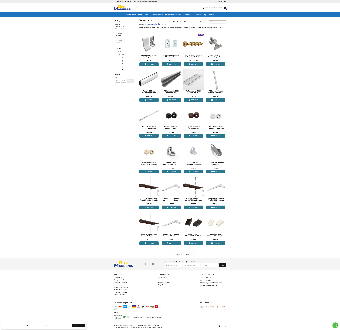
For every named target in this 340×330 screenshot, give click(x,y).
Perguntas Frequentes (165, 285)
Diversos (178, 15)
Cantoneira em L (119, 26)
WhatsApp (120, 1)
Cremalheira (118, 33)
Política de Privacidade (121, 292)
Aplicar (130, 81)
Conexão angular (119, 28)
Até (122, 77)
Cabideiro (118, 24)
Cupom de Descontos (121, 287)
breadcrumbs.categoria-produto (153, 23)
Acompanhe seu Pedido (165, 282)
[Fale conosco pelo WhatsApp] (335, 325)
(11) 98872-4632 (207, 277)
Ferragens (168, 15)
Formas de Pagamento (121, 282)
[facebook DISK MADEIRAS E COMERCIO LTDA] (221, 1)
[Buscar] (198, 7)
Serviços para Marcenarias (122, 280)
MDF (146, 15)
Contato (211, 15)
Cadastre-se (210, 8)
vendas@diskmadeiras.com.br (148, 1)
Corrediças (118, 31)
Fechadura (118, 38)
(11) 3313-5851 (131, 1)
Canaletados (156, 15)
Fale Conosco (162, 277)
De (116, 77)
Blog (204, 15)
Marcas (187, 15)
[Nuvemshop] (219, 326)
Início (140, 23)
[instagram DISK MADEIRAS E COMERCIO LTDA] (218, 1)
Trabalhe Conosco (119, 295)
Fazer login (219, 8)
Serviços (140, 15)
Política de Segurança (120, 290)
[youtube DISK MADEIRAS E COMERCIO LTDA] (224, 1)
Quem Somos (131, 15)
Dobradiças (118, 35)
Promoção (197, 15)
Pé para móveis (119, 40)
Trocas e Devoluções (120, 285)
